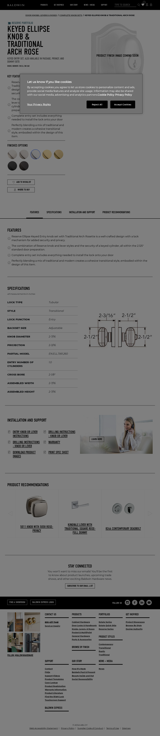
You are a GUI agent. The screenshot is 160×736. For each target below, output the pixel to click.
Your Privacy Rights (39, 104)
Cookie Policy (106, 94)
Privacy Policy (123, 94)
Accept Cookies (122, 104)
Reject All (97, 104)
